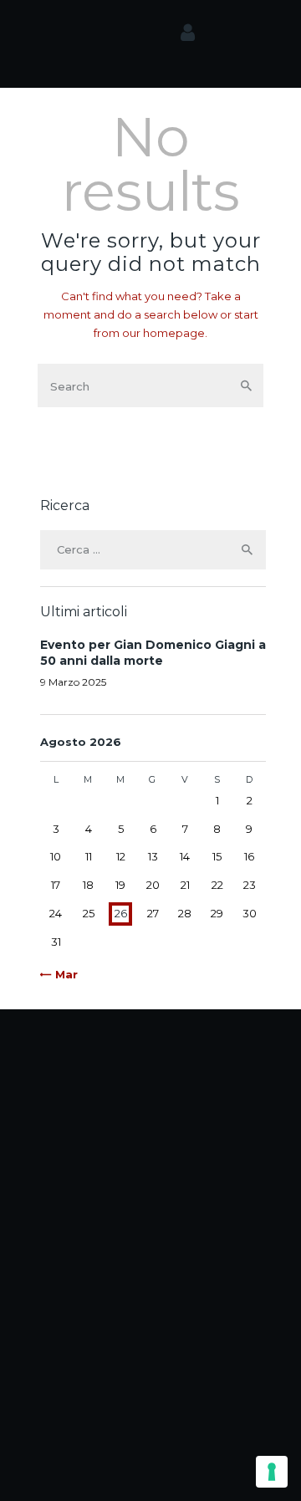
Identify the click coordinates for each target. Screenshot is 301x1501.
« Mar (62, 974)
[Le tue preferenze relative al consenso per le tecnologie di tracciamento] (272, 1472)
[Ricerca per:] (153, 549)
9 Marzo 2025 (73, 682)
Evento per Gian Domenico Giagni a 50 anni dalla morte (153, 652)
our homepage (163, 333)
